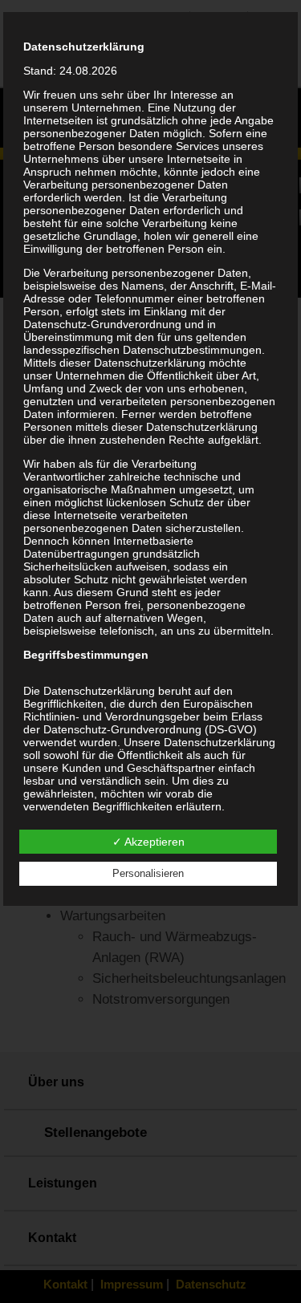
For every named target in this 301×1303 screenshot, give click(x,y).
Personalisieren (148, 873)
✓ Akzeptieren (148, 841)
